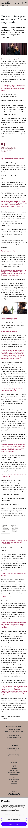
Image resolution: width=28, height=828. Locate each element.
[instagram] (15, 794)
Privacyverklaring (14, 779)
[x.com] (12, 794)
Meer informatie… (15, 810)
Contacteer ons (17, 737)
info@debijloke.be (14, 735)
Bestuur (14, 765)
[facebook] (9, 794)
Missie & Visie (14, 774)
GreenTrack (14, 768)
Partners (14, 776)
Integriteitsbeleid (14, 770)
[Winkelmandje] (19, 3)
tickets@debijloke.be (14, 754)
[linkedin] (18, 794)
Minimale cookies (14, 819)
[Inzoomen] (2, 54)
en (15, 3)
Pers (14, 777)
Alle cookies (14, 824)
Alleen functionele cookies (14, 815)
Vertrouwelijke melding (14, 772)
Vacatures (14, 783)
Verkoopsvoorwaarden (14, 756)
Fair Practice (14, 767)
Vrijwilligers (14, 781)
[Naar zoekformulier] (22, 3)
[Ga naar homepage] (5, 3)
